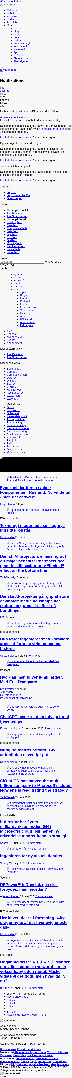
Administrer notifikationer (14, 117)
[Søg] (1, 67)
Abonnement (21, 58)
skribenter (62, 128)
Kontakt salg (14, 437)
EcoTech (12, 237)
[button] (4, 204)
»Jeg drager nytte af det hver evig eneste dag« (33, 922)
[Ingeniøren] (8, 4)
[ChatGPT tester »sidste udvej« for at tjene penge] (36, 709)
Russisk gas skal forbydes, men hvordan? (29, 887)
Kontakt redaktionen (29, 1049)
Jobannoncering (16, 425)
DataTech (12, 231)
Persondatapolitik (17, 416)
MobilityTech (14, 243)
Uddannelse (7, 537)
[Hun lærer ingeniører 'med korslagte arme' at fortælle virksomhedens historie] (36, 626)
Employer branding (18, 434)
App (15, 52)
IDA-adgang (20, 61)
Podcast (18, 37)
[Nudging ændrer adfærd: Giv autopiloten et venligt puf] (36, 737)
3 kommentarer (44, 896)
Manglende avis (16, 452)
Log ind (4, 137)
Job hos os (13, 410)
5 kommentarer (33, 843)
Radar (10, 19)
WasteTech (13, 249)
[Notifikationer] (1, 73)
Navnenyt (19, 49)
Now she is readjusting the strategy (36, 785)
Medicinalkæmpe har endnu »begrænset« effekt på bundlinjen (34, 603)
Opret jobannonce (10, 695)
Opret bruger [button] (14, 198)
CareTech (12, 225)
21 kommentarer (34, 863)
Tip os (17, 28)
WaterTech (13, 252)
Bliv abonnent (8, 69)
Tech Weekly (7, 577)
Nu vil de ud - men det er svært (35, 492)
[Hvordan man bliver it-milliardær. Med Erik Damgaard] (36, 664)
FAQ (9, 443)
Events (11, 340)
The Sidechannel (17, 216)
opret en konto (23, 137)
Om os (10, 407)
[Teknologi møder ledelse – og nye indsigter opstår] (36, 512)
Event (16, 34)
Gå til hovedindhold (11, 1)
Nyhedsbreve (15, 337)
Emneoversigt (21, 43)
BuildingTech (14, 222)
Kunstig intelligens (11, 728)
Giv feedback (14, 449)
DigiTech (12, 234)
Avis (9, 331)
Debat (10, 13)
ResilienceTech (16, 246)
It (0, 617)
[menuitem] (39, 10)
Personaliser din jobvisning (16, 698)
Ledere (17, 40)
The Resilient (15, 213)
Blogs (16, 31)
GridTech (12, 240)
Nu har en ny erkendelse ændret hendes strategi (33, 829)
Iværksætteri (7, 689)
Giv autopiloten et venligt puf (27, 752)
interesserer (48, 128)
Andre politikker (16, 419)
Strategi (4, 843)
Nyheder (12, 10)
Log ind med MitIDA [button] (18, 195)
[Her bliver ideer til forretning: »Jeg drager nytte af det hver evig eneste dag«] (36, 905)
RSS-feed (19, 55)
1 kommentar (33, 655)
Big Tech (5, 988)
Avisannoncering (17, 431)
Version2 (12, 16)
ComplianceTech (17, 228)
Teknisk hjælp (15, 446)
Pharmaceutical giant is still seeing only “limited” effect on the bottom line (33, 563)
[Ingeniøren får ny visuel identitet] (27, 848)
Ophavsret (13, 413)
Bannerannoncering (18, 428)
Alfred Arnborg (11, 896)
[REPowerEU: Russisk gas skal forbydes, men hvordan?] (36, 871)
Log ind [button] (4, 186)
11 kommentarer (52, 728)
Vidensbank (20, 46)
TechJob (12, 22)
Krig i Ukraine (8, 504)
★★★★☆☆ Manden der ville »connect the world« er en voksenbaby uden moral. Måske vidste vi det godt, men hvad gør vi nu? (35, 971)
